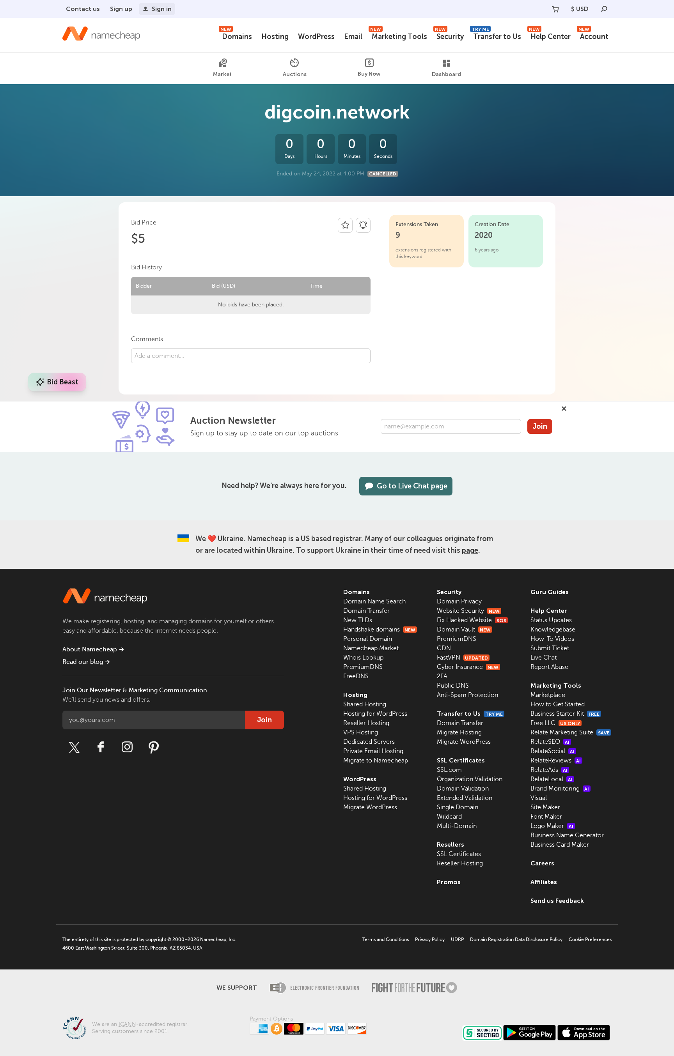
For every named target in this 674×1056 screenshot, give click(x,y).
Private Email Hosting (373, 751)
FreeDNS (356, 676)
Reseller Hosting (366, 723)
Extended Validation (464, 797)
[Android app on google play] (529, 1032)
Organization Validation (469, 779)
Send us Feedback (557, 900)
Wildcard (449, 816)
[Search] (604, 9)
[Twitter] (74, 747)
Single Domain (457, 807)
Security (449, 35)
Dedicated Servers (369, 741)
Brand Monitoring (559, 788)
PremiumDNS (363, 666)
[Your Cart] (555, 9)
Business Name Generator (567, 835)
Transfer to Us (496, 35)
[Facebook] (100, 747)
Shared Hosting (364, 704)
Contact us (83, 8)
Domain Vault (464, 629)
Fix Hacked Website (471, 620)
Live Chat (543, 657)
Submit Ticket (549, 648)
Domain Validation (463, 788)
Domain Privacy (459, 601)
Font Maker (546, 816)
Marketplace (547, 695)
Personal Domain (367, 638)
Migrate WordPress (370, 807)
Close (564, 408)
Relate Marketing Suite (570, 732)
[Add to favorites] (345, 225)
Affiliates (543, 882)
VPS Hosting (360, 732)
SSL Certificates (461, 760)
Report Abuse (549, 666)
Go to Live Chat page (412, 486)
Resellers (450, 844)
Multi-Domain (457, 826)
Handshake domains (379, 629)
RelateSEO (549, 741)
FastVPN (462, 657)
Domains (236, 35)
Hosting (275, 36)
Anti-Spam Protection (467, 695)
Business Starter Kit (565, 713)
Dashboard (446, 74)
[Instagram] (127, 747)
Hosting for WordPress (375, 713)
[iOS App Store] (583, 1032)
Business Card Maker (559, 844)
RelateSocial (552, 751)
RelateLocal (551, 779)
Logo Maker (551, 826)
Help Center (550, 35)
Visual (538, 797)
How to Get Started (557, 704)
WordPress (316, 36)
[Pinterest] (153, 747)
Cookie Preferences (590, 939)
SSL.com (449, 769)
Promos (449, 882)
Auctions (295, 74)
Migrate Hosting (459, 732)
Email (353, 36)
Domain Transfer (366, 610)
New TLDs (357, 620)
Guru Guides (549, 592)
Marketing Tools (398, 35)
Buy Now (369, 73)
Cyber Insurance (467, 666)
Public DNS (453, 685)
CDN (444, 648)
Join (539, 426)
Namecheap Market (371, 648)
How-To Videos (552, 638)
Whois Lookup (363, 657)
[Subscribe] (363, 225)
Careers (542, 863)
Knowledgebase (552, 629)
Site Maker (545, 807)
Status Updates (551, 620)
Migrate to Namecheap (375, 760)
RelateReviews (555, 760)
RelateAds (549, 769)
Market (222, 74)
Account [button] (593, 35)
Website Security (468, 610)
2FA (442, 676)
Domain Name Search (374, 601)
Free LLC (555, 723)
